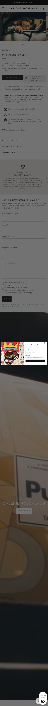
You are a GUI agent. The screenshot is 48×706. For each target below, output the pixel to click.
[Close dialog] (45, 343)
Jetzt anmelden (35, 360)
